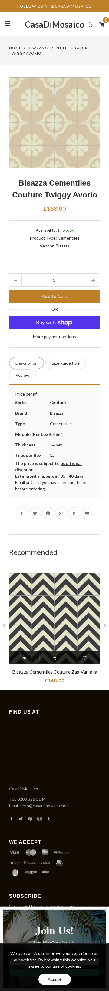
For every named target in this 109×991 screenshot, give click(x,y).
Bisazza (62, 245)
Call (34, 482)
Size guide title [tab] (66, 363)
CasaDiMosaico (54, 24)
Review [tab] (22, 375)
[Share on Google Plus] (61, 513)
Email (20, 482)
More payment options (54, 336)
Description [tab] (26, 363)
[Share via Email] (87, 513)
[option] (54, 122)
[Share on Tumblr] (74, 513)
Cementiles (69, 237)
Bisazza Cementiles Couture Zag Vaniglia (54, 671)
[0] (99, 24)
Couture (58, 402)
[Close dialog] (105, 910)
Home (15, 47)
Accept (55, 979)
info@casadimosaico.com (45, 805)
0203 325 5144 (31, 799)
